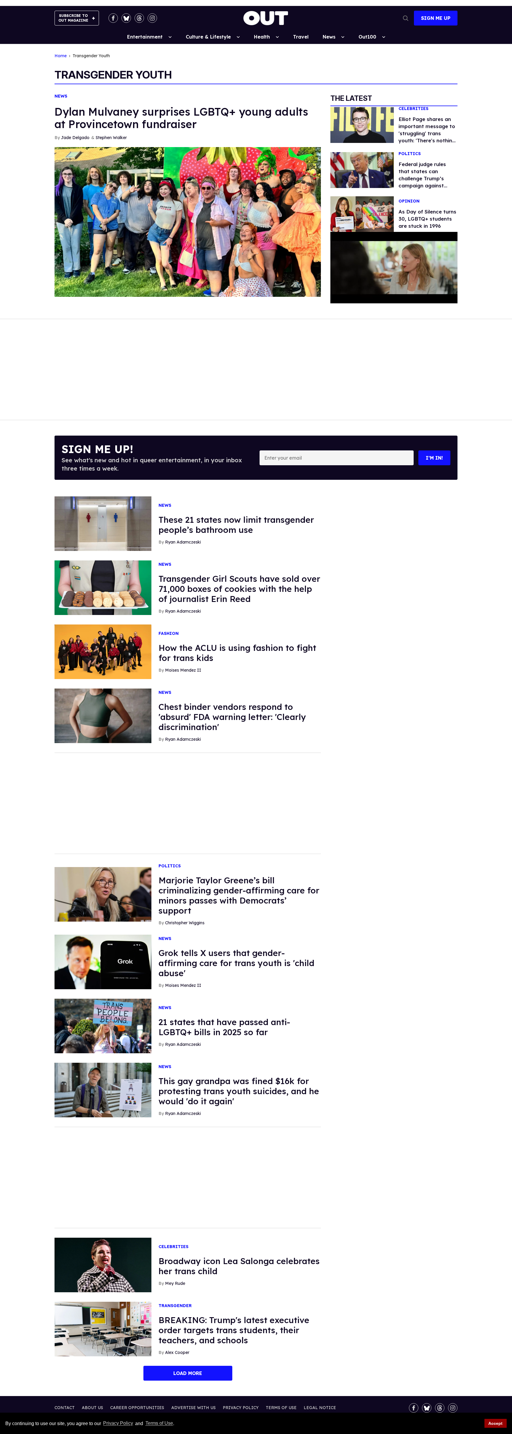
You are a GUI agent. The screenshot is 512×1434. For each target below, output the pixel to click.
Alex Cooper (177, 1352)
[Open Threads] (139, 18)
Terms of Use (159, 1423)
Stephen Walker (111, 137)
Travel (300, 37)
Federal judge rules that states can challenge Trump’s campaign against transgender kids (422, 178)
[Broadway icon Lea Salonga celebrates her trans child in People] (103, 1265)
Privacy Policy (118, 1423)
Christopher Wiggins (184, 922)
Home (61, 55)
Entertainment (145, 37)
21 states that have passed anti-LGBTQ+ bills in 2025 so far (224, 1027)
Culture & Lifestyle (208, 37)
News (329, 37)
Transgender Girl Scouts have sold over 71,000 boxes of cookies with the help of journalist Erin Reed (239, 588)
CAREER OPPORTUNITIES (137, 1407)
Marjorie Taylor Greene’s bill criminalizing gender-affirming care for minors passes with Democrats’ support (239, 895)
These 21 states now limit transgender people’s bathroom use (236, 524)
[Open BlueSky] (126, 18)
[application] (393, 267)
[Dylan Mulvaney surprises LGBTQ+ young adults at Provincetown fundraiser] (188, 221)
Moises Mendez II (183, 670)
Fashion (169, 633)
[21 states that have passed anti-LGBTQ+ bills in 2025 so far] (103, 1026)
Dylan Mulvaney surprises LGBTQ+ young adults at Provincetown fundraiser (181, 118)
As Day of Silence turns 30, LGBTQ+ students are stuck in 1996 (427, 218)
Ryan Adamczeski (183, 542)
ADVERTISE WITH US (193, 1407)
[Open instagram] (152, 18)
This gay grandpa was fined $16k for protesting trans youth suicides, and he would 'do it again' (239, 1091)
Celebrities (413, 108)
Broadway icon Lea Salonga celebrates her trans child (239, 1266)
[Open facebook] (113, 18)
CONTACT (65, 1407)
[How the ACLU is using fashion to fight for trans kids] (103, 651)
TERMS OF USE (281, 1407)
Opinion (409, 201)
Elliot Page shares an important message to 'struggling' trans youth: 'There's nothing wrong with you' (427, 133)
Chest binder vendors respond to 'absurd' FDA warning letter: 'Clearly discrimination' (232, 717)
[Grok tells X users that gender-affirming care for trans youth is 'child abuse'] (103, 962)
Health (262, 37)
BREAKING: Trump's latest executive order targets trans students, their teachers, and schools (234, 1330)
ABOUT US (92, 1407)
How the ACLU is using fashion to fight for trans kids (237, 653)
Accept (495, 1423)
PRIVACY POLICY (241, 1407)
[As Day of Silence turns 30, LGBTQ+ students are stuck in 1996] (362, 213)
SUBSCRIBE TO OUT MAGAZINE (73, 18)
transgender (175, 1305)
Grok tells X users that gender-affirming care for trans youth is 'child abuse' (236, 963)
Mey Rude (175, 1283)
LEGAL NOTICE (320, 1407)
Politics (410, 153)
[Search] (405, 18)
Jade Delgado (75, 137)
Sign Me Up (435, 18)
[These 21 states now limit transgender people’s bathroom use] (103, 523)
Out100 (367, 37)
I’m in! (434, 458)
